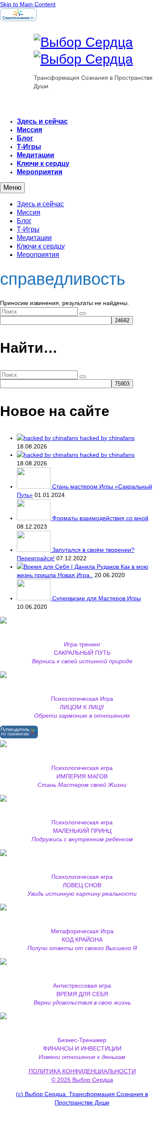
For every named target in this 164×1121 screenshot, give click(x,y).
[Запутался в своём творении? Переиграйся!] (34, 549)
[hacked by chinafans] (48, 438)
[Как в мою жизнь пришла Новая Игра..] (69, 566)
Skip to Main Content (28, 4)
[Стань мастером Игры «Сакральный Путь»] (34, 486)
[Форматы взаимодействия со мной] (34, 518)
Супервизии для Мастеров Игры (96, 598)
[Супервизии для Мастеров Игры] (34, 598)
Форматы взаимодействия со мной (100, 518)
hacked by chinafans (107, 438)
